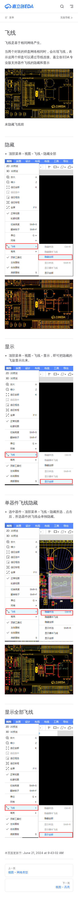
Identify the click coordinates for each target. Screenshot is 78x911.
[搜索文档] (62, 6)
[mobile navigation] (71, 6)
